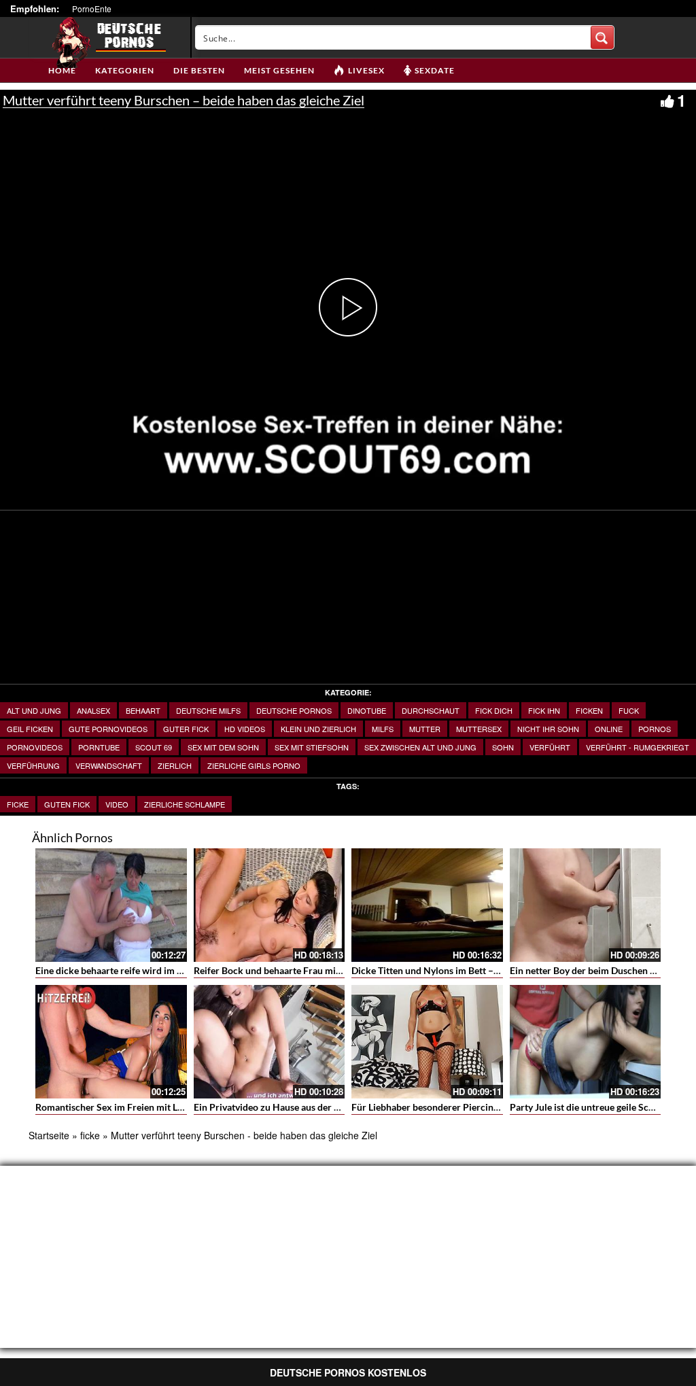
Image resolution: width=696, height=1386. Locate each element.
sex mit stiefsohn (312, 747)
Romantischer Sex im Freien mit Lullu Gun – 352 (137, 1107)
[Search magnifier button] (602, 37)
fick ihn (544, 710)
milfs (383, 728)
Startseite (49, 1135)
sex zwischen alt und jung (420, 747)
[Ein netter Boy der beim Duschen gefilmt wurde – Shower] (585, 905)
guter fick (186, 728)
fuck (629, 710)
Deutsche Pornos (294, 710)
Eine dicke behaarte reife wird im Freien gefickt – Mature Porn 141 (176, 970)
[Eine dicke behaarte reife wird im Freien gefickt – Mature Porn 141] (111, 905)
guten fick (67, 804)
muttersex (479, 728)
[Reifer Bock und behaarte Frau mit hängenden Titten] (269, 905)
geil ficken (30, 728)
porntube (99, 747)
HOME (62, 70)
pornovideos (35, 747)
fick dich (493, 710)
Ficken (589, 710)
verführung (33, 765)
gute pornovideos (108, 728)
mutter (424, 728)
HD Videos (244, 728)
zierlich (175, 765)
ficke (18, 804)
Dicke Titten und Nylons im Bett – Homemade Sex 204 (465, 970)
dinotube (366, 710)
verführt (549, 747)
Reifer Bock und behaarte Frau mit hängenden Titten (304, 970)
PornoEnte (91, 8)
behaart (143, 710)
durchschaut (430, 710)
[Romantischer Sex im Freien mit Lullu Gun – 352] (111, 1041)
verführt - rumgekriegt (637, 747)
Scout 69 (153, 747)
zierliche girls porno (253, 765)
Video (116, 804)
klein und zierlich (318, 728)
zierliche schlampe (184, 804)
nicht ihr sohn (548, 728)
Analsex (93, 710)
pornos (654, 728)
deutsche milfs (208, 710)
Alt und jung (34, 710)
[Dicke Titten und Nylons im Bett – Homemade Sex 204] (427, 905)
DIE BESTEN (199, 70)
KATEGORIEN (124, 70)
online (609, 728)
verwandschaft (108, 765)
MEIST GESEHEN (279, 70)
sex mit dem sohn (223, 747)
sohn (503, 747)
